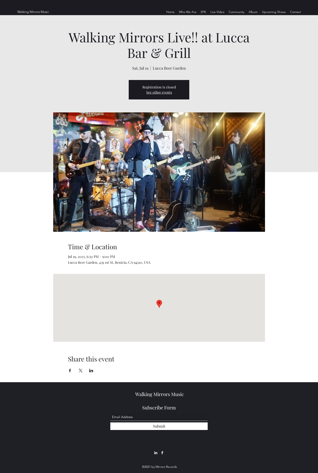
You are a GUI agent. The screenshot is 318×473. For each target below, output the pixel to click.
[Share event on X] (81, 370)
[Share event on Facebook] (70, 370)
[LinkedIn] (156, 453)
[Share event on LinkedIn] (91, 370)
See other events (159, 92)
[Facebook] (162, 453)
